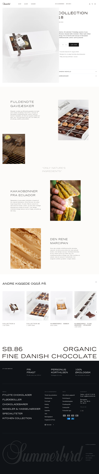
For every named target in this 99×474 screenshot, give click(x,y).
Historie (47, 407)
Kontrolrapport (66, 398)
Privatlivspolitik (66, 404)
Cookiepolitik (65, 407)
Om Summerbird (50, 391)
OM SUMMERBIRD (59, 3)
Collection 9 (8, 323)
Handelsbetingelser (67, 401)
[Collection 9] (13, 306)
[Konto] (89, 4)
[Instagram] (81, 410)
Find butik (47, 401)
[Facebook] (82, 410)
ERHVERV (68, 3)
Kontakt (83, 391)
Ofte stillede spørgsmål (68, 395)
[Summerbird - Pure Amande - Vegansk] (85, 306)
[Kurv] (95, 4)
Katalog (47, 404)
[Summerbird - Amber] (61, 306)
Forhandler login (66, 410)
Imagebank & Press (50, 420)
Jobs (46, 413)
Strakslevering (48, 398)
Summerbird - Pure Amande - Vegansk (83, 324)
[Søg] (92, 4)
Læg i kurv (74, 44)
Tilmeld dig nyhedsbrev (51, 395)
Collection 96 (33, 323)
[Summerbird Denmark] (6, 4)
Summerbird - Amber (59, 323)
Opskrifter (47, 410)
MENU (4, 391)
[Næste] (96, 312)
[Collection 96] (37, 306)
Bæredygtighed (49, 416)
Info (64, 391)
